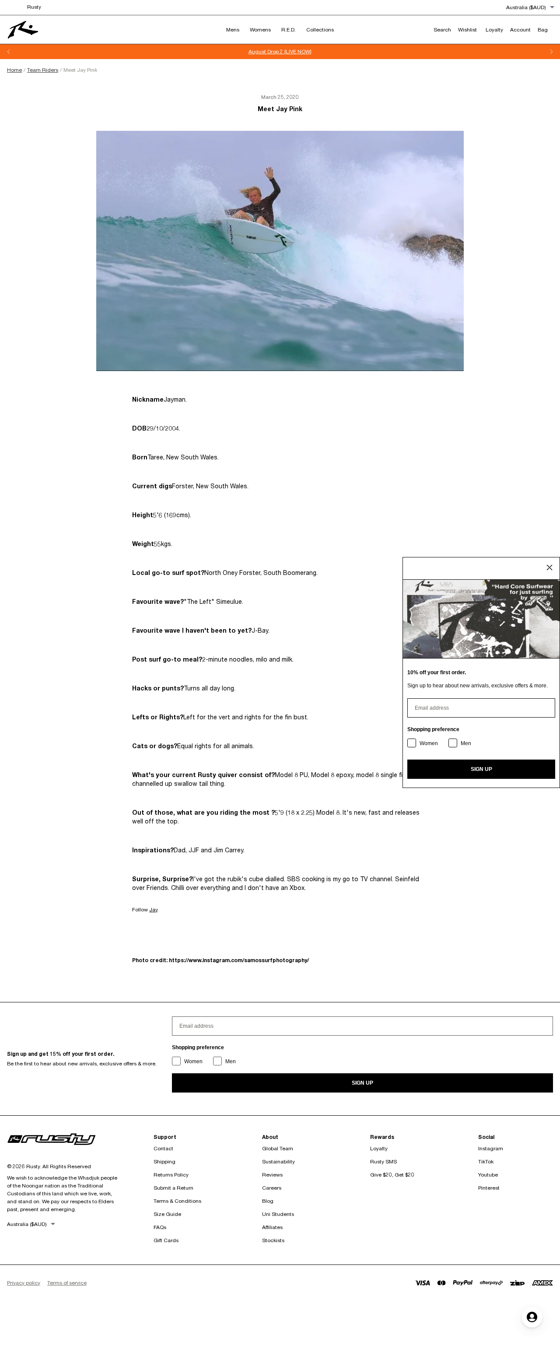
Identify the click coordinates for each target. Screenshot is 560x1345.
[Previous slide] (9, 51)
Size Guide (167, 1214)
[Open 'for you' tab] (532, 1316)
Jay (153, 909)
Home (14, 70)
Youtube (488, 1174)
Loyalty (379, 1148)
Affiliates (272, 1227)
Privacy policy (23, 1282)
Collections (320, 29)
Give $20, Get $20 (392, 1174)
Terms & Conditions (177, 1201)
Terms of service (67, 1282)
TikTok (486, 1161)
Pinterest (489, 1187)
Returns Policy (171, 1174)
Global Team (277, 1148)
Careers (271, 1187)
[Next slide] (551, 51)
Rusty (34, 7)
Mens (232, 29)
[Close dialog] (549, 567)
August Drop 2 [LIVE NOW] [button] (280, 51)
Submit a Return (173, 1187)
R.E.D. (288, 29)
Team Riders (42, 70)
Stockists (273, 1240)
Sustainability (278, 1161)
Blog (267, 1201)
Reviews (272, 1174)
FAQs (160, 1227)
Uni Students (278, 1214)
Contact (163, 1148)
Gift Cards (166, 1240)
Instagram (490, 1148)
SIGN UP (362, 1083)
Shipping (164, 1161)
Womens (260, 29)
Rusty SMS (383, 1161)
